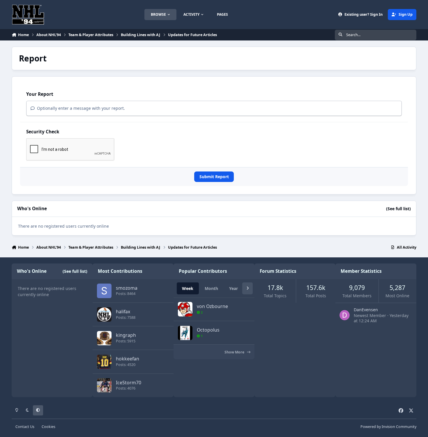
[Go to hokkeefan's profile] (104, 362)
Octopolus (208, 330)
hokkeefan (127, 358)
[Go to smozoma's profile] (104, 291)
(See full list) (398, 208)
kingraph (126, 335)
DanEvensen (366, 309)
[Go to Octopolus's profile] (185, 333)
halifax (123, 311)
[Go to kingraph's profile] (104, 338)
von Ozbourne (212, 306)
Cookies (48, 426)
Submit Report (214, 176)
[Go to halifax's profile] (104, 314)
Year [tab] (233, 288)
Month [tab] (211, 288)
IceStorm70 (128, 382)
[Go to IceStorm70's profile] (104, 385)
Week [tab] (187, 288)
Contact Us (24, 426)
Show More (234, 352)
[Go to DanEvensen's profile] (344, 315)
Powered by (388, 426)
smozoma (126, 288)
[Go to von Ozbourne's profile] (185, 309)
